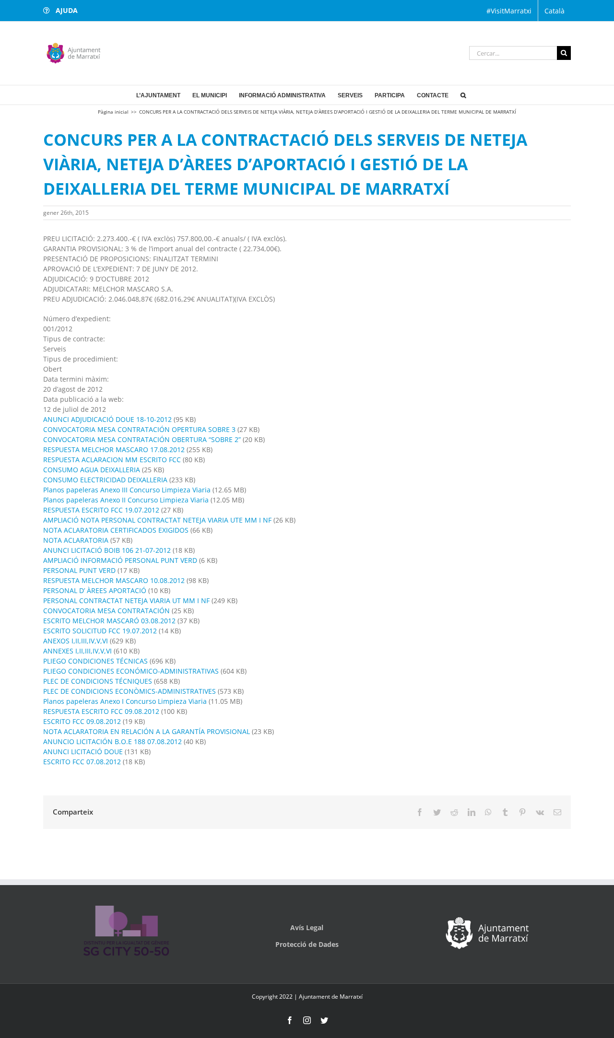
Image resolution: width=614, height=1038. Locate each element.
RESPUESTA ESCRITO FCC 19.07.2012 (101, 509)
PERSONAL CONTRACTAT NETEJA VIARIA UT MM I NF (126, 600)
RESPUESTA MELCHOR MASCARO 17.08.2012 (114, 449)
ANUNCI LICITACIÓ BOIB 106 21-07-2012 (107, 550)
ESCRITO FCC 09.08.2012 (82, 721)
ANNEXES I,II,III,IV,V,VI (77, 650)
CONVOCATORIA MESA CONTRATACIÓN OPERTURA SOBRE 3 (140, 429)
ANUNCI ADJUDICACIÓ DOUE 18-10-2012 (107, 419)
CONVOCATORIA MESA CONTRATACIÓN (106, 610)
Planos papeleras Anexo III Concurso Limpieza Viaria (127, 489)
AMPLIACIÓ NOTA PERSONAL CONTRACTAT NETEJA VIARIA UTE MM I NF (157, 520)
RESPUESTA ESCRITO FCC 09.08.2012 (101, 711)
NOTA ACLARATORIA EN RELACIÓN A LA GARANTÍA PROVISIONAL (146, 731)
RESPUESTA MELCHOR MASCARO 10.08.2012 (114, 580)
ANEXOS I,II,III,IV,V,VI (75, 640)
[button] (463, 95)
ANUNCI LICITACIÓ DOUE (84, 751)
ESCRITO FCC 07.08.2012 (82, 761)
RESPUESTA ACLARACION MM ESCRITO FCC (112, 459)
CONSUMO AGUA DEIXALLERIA (91, 469)
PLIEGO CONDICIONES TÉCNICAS (95, 660)
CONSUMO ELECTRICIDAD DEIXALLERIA (105, 479)
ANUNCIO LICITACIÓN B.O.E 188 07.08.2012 (112, 741)
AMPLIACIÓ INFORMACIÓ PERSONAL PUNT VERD (120, 560)
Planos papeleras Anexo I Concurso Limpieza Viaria (125, 701)
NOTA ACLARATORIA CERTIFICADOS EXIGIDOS (116, 530)
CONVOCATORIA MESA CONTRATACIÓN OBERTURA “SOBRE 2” (142, 439)
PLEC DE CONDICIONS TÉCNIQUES (97, 681)
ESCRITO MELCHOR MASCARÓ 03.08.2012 (109, 620)
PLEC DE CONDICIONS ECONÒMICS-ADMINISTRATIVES (129, 691)
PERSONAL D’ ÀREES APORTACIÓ (94, 590)
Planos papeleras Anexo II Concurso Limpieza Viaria (126, 499)
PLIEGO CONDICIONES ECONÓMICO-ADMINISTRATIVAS (131, 671)
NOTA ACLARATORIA (75, 540)
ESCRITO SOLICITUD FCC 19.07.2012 (100, 630)
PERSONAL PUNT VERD (79, 570)
